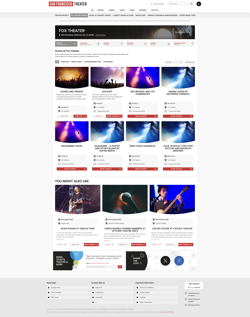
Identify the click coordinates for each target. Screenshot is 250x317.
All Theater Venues (79, 15)
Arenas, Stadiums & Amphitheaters (162, 15)
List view (189, 62)
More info (64, 116)
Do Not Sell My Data (167, 312)
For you (154, 10)
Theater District (62, 15)
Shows (101, 10)
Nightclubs (141, 15)
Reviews (142, 10)
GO (120, 267)
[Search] (192, 4)
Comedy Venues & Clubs (123, 15)
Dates (122, 10)
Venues (112, 10)
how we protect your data (99, 263)
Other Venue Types (187, 15)
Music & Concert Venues (100, 15)
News (132, 10)
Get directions (101, 35)
